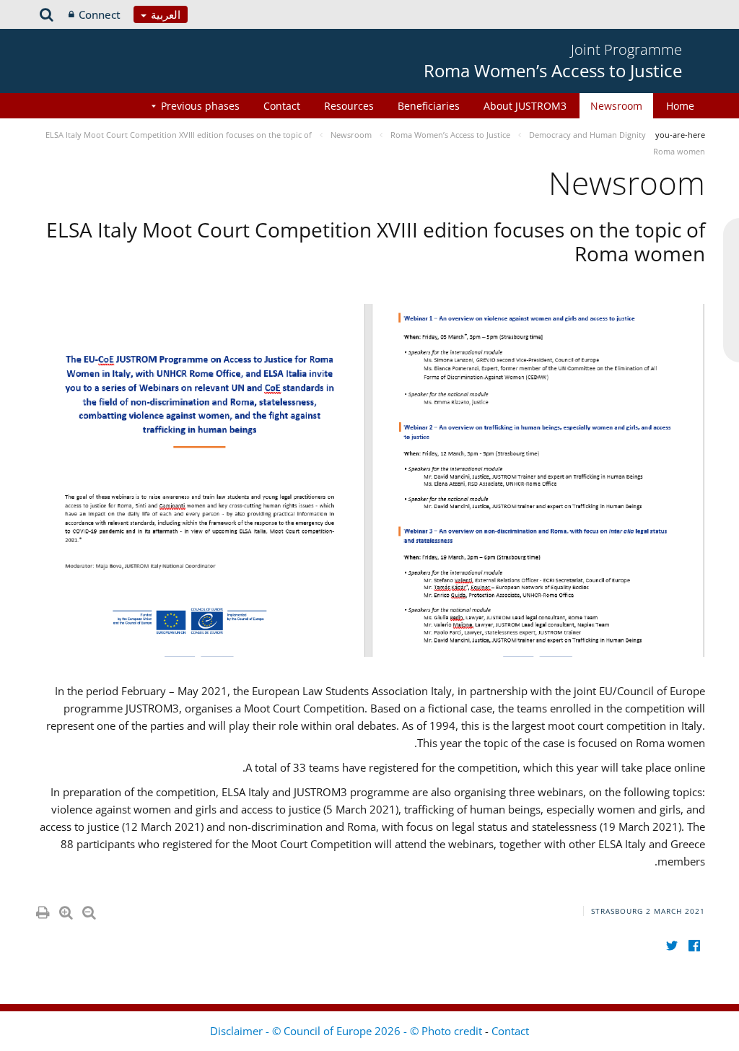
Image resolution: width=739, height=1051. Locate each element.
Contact (281, 106)
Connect (100, 14)
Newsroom (616, 106)
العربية (164, 14)
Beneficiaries (429, 106)
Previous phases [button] (200, 106)
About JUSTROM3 (525, 106)
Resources (349, 106)
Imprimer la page (42, 909)
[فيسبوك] (694, 946)
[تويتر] (671, 946)
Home (680, 106)
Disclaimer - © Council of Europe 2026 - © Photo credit (347, 1031)
